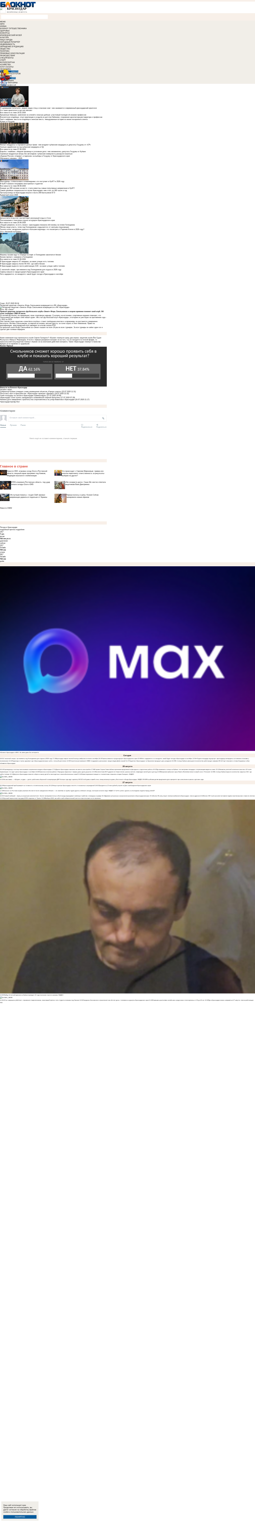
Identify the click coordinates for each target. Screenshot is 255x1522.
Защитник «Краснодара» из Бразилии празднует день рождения (150, 761)
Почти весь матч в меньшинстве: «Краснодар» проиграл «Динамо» (27, 394)
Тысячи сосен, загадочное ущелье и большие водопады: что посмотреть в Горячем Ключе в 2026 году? (42, 229)
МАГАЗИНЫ (13, 83)
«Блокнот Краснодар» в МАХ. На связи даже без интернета (19, 752)
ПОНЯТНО (20, 1517)
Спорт (2, 303)
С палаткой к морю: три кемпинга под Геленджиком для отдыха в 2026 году (28, 758)
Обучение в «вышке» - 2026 (11, 158)
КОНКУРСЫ (5, 33)
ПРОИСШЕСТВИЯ (7, 56)
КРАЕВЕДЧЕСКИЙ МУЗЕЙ (11, 35)
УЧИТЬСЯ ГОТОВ (13, 74)
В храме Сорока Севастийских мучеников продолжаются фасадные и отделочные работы (124, 769)
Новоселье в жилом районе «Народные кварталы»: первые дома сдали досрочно (65, 772)
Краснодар (4, 402)
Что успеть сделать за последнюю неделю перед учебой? (136, 790)
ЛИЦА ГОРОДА (6, 40)
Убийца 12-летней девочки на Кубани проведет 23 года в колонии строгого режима (31, 995)
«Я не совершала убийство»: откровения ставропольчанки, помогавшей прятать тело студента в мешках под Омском (41, 1000)
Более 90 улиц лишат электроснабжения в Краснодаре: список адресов (176, 796)
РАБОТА (14, 71)
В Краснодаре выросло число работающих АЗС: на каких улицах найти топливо (32, 266)
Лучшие (13, 425)
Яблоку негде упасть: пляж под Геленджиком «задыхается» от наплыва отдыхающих (34, 227)
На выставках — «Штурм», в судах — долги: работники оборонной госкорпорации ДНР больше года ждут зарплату (41, 779)
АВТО (2, 24)
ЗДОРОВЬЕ (5, 31)
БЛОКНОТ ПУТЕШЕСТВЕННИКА (13, 28)
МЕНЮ (3, 22)
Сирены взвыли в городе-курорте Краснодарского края (119, 758)
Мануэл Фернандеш (18, 340)
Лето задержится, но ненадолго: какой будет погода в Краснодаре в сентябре (166, 758)
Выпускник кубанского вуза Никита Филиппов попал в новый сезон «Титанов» (185, 772)
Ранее (23, 425)
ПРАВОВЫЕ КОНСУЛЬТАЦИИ (12, 53)
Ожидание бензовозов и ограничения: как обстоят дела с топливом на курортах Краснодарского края (116, 1000)
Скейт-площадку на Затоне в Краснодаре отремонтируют (23, 396)
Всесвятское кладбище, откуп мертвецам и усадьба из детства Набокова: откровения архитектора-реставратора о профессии (51, 117)
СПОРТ (3, 60)
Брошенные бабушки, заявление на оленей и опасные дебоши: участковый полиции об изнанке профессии (43, 115)
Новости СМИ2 (6, 508)
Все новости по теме (8, 113)
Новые (3, 425)
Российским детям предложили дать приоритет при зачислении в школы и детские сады (175, 779)
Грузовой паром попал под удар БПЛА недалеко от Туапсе (22, 798)
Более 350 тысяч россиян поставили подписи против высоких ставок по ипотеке (229, 796)
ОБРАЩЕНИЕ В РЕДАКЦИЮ (12, 47)
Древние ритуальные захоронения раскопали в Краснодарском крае (127, 796)
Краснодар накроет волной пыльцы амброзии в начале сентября (77, 758)
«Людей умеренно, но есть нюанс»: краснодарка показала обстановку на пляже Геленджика (37, 225)
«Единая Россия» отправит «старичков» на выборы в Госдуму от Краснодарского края (35, 156)
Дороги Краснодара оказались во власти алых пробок (73, 769)
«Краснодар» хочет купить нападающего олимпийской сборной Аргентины (30, 397)
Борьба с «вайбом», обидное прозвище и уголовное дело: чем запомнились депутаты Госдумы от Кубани (43, 151)
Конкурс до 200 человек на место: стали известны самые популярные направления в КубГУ (37, 188)
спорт (11, 402)
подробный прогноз (7, 530)
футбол (17, 402)
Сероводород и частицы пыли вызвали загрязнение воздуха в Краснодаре (28, 769)
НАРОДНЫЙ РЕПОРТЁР (10, 42)
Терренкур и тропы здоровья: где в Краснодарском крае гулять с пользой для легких (39, 761)
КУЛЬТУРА (4, 38)
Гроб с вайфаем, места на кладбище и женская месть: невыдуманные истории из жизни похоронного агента (44, 119)
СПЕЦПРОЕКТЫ (7, 58)
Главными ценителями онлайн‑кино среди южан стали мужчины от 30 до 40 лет (179, 1000)
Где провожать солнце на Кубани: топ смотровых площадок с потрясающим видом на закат (186, 769)
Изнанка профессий (8, 85)
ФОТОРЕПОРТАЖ (7, 62)
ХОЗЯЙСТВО (5, 65)
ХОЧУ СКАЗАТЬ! (7, 67)
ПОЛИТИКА (4, 51)
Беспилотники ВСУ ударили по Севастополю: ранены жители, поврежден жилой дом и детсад (126, 772)
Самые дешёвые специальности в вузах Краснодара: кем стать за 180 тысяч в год (33, 190)
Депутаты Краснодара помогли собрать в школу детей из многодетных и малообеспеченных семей (45, 774)
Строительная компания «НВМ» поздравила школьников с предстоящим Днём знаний (98, 761)
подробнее (20, 530)
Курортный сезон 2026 (9, 195)
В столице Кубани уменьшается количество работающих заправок (197, 761)
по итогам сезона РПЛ (47, 325)
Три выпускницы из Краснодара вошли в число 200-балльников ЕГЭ (27, 193)
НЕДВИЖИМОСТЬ (7, 44)
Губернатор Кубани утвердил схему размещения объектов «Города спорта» (31, 392)
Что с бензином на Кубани (10, 232)
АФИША (3, 26)
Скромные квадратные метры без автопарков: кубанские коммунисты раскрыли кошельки (36, 154)
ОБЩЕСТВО (5, 49)
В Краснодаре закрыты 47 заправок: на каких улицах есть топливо (27, 261)
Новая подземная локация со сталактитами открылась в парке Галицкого (105, 774)
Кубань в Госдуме (7, 122)
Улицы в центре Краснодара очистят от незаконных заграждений (73, 785)
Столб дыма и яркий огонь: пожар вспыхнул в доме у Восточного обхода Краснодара (109, 779)
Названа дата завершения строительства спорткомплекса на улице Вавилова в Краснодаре (37, 399)
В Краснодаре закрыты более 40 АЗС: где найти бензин (22, 264)
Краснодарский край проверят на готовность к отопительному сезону (26, 785)
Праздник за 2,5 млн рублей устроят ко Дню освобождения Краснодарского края (125, 785)
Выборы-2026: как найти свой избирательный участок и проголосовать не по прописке (73, 798)
